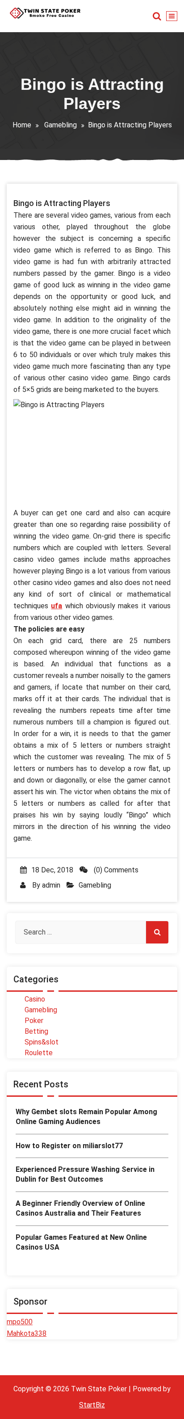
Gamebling (60, 125)
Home (22, 125)
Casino (35, 999)
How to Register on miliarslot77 (69, 1145)
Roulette (39, 1052)
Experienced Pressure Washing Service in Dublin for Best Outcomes (85, 1174)
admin (51, 885)
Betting (36, 1031)
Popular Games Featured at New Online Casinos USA (81, 1242)
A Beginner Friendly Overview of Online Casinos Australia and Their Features (80, 1208)
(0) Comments (115, 870)
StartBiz (92, 1405)
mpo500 (20, 1322)
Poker (34, 1020)
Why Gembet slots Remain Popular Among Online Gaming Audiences (86, 1116)
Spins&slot (42, 1042)
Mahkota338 (26, 1333)
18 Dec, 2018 (52, 870)
